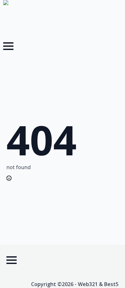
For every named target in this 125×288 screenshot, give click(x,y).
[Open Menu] (8, 46)
